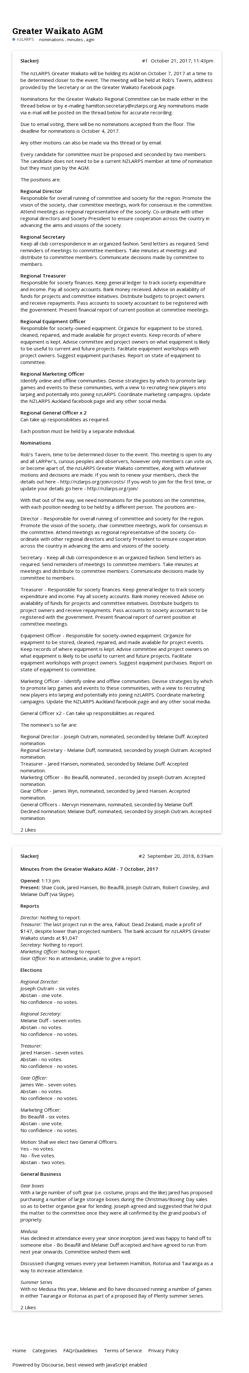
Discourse (52, 1364)
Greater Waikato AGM (57, 30)
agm (90, 39)
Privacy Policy (163, 1350)
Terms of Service (123, 1350)
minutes (75, 39)
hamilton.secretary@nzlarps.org (121, 105)
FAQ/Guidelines (80, 1350)
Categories (44, 1350)
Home (19, 1350)
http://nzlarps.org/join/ (112, 488)
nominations (51, 39)
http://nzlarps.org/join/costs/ (92, 481)
